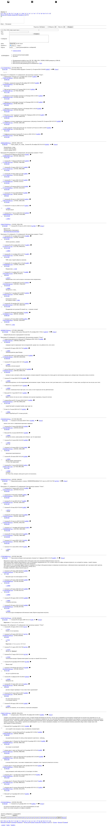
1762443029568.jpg (8, 84)
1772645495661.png (8, 590)
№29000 (25, 385)
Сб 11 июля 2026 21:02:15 (13, 540)
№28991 (25, 173)
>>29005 (8, 442)
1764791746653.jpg (8, 751)
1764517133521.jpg (6, 713)
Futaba (8, 822)
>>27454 (8, 657)
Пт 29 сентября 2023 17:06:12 (27, 332)
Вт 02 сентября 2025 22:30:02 (14, 236)
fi (37, 13)
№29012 (25, 465)
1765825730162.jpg (8, 294)
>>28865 (8, 250)
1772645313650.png (8, 572)
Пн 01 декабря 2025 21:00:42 (20, 732)
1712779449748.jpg (6, 67)
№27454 (25, 647)
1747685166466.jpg (8, 496)
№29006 (25, 440)
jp (39, 13)
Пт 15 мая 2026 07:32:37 (13, 385)
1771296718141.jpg (8, 162)
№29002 (30, 400)
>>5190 (15, 269)
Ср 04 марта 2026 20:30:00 (13, 580)
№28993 (25, 180)
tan (44, 13)
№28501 (47, 144)
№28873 (27, 263)
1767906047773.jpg (8, 314)
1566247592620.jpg (6, 224)
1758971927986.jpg (8, 78)
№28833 (24, 494)
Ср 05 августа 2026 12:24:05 (25, 127)
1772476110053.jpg (8, 694)
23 (53, 817)
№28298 (26, 667)
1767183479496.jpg (6, 802)
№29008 (25, 456)
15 (34, 817)
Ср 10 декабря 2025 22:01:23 (14, 794)
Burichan (3, 822)
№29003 (32, 420)
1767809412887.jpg (8, 90)
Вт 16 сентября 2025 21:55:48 (14, 263)
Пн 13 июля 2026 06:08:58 (13, 465)
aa (34, 13)
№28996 (59, 121)
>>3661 (18, 300)
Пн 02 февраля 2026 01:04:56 (14, 154)
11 (25, 817)
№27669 (33, 226)
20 (46, 817)
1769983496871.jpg (8, 156)
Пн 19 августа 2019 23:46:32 (21, 226)
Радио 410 (3, 15)
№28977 (42, 115)
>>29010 (8, 549)
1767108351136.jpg (8, 305)
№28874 (27, 527)
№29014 (25, 319)
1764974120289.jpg (8, 767)
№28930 (39, 108)
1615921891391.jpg (8, 685)
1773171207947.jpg (8, 168)
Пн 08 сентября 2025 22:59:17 (14, 245)
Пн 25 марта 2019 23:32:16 (13, 654)
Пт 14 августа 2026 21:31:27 (14, 205)
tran (23, 13)
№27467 (26, 654)
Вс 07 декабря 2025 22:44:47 (21, 781)
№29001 (25, 393)
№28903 (27, 726)
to (46, 13)
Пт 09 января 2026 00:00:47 (14, 312)
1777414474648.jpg (8, 188)
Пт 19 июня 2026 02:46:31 (16, 400)
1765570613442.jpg (8, 284)
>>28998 (8, 381)
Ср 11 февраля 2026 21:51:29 (31, 558)
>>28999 (8, 388)
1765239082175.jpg (8, 789)
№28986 (25, 589)
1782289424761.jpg (8, 449)
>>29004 (8, 435)
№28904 (40, 732)
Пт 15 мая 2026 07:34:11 (13, 393)
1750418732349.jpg (8, 516)
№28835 (24, 501)
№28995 (26, 362)
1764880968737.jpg (8, 758)
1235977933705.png (6, 618)
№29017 (26, 205)
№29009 (25, 193)
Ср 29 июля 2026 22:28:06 (13, 319)
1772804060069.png (8, 606)
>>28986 (8, 611)
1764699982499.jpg (8, 742)
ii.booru (9, 15)
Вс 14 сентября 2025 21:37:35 (14, 254)
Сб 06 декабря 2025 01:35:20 (20, 765)
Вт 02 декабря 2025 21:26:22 (22, 741)
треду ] (19, 45)
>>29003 (8, 459)
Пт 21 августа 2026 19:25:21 (20, 134)
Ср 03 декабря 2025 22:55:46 (21, 750)
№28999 (24, 378)
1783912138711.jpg (8, 466)
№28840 (25, 514)
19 (44, 817)
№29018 (27, 213)
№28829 (26, 488)
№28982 (26, 693)
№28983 (25, 348)
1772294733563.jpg (8, 340)
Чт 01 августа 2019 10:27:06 (32, 481)
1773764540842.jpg (8, 181)
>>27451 (8, 649)
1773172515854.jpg (8, 535)
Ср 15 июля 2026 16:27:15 (13, 409)
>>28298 (8, 679)
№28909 (41, 756)
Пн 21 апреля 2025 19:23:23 (14, 488)
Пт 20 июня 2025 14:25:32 (13, 514)
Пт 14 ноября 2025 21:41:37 (14, 272)
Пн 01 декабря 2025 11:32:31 (14, 726)
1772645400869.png (8, 581)
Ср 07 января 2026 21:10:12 (17, 89)
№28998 (29, 369)
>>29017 (8, 218)
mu (17, 13)
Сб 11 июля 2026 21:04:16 (13, 546)
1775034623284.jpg (8, 357)
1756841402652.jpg (8, 237)
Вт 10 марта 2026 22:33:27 (13, 167)
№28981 (41, 339)
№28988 (25, 598)
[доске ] (12, 45)
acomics (21, 15)
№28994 (30, 355)
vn (49, 13)
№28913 (40, 781)
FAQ (40, 63)
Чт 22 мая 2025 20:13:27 (13, 501)
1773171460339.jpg (8, 175)
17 (39, 817)
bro (5, 13)
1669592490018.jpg (6, 143)
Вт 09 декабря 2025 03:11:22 (21, 787)
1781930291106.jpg (6, 419)
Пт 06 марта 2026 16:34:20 (13, 605)
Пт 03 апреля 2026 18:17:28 (14, 362)
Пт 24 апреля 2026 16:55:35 (30, 121)
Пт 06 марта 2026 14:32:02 (13, 703)
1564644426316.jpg (6, 479)
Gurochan (13, 822)
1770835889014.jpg (6, 556)
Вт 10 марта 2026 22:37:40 (13, 173)
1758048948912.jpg (8, 264)
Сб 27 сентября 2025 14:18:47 (18, 76)
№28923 (33, 803)
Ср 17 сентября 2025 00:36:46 (14, 527)
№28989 (25, 605)
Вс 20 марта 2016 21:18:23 (13, 626)
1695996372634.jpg (6, 330)
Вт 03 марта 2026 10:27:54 (13, 348)
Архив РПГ (15, 15)
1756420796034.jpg (8, 522)
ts (47, 13)
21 (48, 817)
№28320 (27, 676)
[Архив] (19, 12)
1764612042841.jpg (8, 733)
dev (10, 13)
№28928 (40, 95)
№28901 (42, 714)
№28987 (25, 703)
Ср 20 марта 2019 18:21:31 (13, 634)
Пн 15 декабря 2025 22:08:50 (14, 293)
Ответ (56, 69)
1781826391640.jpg (8, 401)
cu (7, 13)
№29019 (38, 134)
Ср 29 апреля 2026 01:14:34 (14, 186)
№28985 (25, 580)
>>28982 (8, 706)
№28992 (25, 534)
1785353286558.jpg (8, 320)
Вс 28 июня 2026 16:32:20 (13, 456)
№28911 (40, 765)
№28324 (25, 684)
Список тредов (17, 50)
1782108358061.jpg (8, 427)
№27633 (57, 481)
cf (23, 15)
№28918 (27, 293)
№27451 (25, 634)
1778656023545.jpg (8, 370)
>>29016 (8, 208)
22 (51, 817)
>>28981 (8, 351)
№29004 (25, 426)
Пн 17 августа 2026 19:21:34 (14, 213)
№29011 (25, 546)
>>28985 (8, 594)
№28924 (32, 89)
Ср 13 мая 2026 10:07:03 (15, 369)
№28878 (34, 76)
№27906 (27, 661)
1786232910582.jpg (8, 200)
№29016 (26, 199)
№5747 (25, 626)
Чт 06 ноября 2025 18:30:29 (19, 83)
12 (27, 817)
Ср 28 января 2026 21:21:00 (21, 102)
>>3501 (13, 324)
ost (25, 15)
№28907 (40, 750)
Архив (55, 822)
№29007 (25, 447)
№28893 (37, 83)
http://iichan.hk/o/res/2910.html (11, 231)
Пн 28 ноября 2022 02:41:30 (27, 144)
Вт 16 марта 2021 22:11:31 (13, 684)
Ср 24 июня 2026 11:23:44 (13, 447)
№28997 (26, 186)
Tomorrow (19, 822)
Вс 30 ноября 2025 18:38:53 (25, 714)
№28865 (27, 236)
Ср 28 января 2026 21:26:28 (20, 108)
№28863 (26, 521)
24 (55, 817)
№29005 (26, 432)
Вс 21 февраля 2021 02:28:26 (14, 676)
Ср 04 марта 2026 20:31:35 (13, 589)
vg (29, 13)
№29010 (25, 540)
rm (41, 13)
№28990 (25, 167)
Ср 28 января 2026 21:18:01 (21, 95)
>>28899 (8, 288)
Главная (65, 822)
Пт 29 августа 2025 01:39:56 (14, 521)
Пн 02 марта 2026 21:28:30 (13, 693)
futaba (8, 825)
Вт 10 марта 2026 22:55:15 (13, 534)
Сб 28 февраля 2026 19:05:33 (21, 339)
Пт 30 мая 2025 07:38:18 (13, 507)
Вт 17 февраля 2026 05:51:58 (14, 161)
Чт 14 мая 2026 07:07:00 (13, 378)
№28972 (27, 154)
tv (27, 13)
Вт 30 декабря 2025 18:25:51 (14, 303)
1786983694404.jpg (8, 214)
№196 (31, 619)
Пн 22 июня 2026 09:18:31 (13, 432)
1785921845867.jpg (8, 129)
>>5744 (8, 629)
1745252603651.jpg (8, 489)
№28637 (48, 69)
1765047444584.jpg (8, 776)
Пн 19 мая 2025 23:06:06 (13, 494)
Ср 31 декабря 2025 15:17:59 (21, 803)
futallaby (13, 825)
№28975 (54, 558)
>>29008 (8, 471)
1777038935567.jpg (8, 122)
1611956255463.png (8, 669)
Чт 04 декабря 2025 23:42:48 (21, 756)
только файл (17, 813)
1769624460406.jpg (8, 103)
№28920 (27, 303)
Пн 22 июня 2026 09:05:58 (13, 426)
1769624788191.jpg (8, 110)
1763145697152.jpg (8, 273)
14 (32, 817)
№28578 (46, 332)
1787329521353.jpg (8, 135)
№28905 (43, 741)
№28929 (40, 102)
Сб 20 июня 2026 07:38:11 (20, 420)
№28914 (40, 787)
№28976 (27, 161)
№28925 (26, 312)
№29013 (24, 409)
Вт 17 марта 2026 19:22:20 (13, 180)
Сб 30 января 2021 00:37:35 (14, 667)
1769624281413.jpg (8, 97)
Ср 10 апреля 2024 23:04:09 (28, 69)
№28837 (24, 507)
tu (25, 13)
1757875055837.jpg (8, 255)
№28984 (25, 571)
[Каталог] (42, 12)
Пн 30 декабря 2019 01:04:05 (14, 661)
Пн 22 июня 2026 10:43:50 (13, 440)
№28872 (27, 254)
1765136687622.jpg (8, 782)
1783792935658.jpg (8, 541)
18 (41, 817)
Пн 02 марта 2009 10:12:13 (20, 619)
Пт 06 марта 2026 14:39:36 (13, 598)
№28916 (27, 282)
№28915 (27, 794)
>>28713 (8, 510)
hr (12, 13)
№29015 (49, 127)
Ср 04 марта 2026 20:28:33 (13, 571)
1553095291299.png (8, 635)
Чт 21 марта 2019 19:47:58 (13, 647)
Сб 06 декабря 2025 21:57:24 (20, 774)
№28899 (26, 272)
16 (37, 817)
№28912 (38, 774)
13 (29, 817)
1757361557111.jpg (7, 246)
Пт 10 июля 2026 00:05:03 (13, 193)
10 (22, 817)
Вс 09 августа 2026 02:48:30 (14, 199)
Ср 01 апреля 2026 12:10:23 (16, 355)
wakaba (3, 825)
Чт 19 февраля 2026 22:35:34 (22, 115)
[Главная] (66, 12)
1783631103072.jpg (8, 194)
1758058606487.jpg (8, 529)
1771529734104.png (8, 116)
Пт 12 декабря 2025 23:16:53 (14, 282)
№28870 (27, 245)
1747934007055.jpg (8, 502)
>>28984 (8, 585)
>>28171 (8, 278)
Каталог (64, 817)
